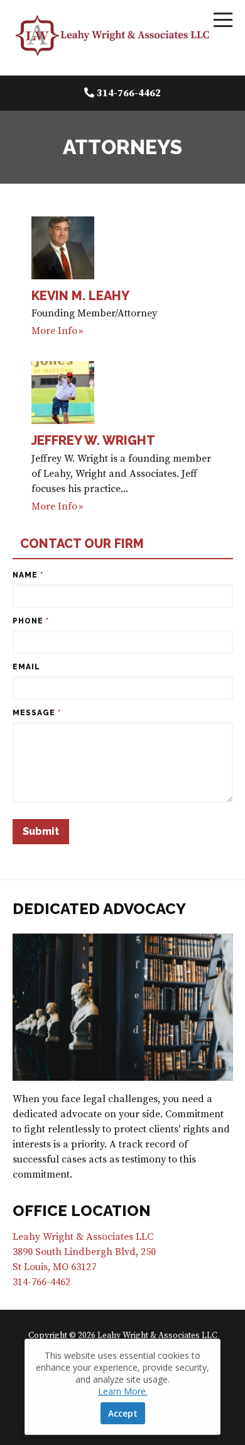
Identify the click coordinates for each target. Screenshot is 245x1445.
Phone (31, 620)
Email (26, 666)
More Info (54, 331)
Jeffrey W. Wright (93, 440)
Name (28, 575)
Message (37, 712)
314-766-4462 (129, 93)
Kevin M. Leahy (80, 295)
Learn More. (123, 1391)
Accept (123, 1413)
